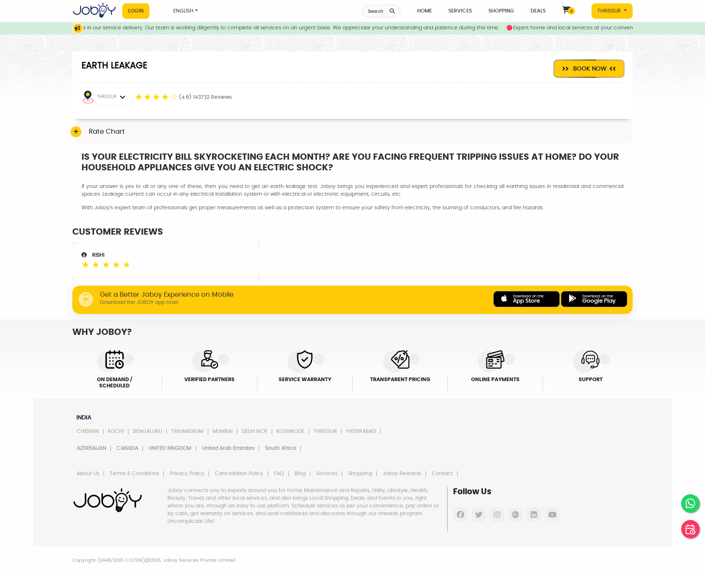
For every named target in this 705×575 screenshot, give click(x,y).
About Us (88, 473)
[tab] (354, 132)
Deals (538, 11)
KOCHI (116, 431)
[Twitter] (478, 514)
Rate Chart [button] (107, 132)
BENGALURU (147, 431)
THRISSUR (609, 11)
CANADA (127, 448)
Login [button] (136, 11)
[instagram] (497, 514)
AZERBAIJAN (91, 448)
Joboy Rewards (402, 473)
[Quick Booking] (690, 529)
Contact (442, 473)
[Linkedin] (534, 514)
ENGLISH (183, 11)
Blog (300, 473)
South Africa (280, 448)
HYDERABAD (361, 431)
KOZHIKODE (290, 431)
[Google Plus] (515, 514)
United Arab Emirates (228, 448)
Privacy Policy (187, 473)
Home (424, 11)
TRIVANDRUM (187, 431)
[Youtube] (552, 514)
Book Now (589, 69)
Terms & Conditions (134, 473)
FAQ (279, 473)
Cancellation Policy (239, 473)
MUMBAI (222, 431)
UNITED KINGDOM (170, 448)
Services (460, 11)
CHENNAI (88, 431)
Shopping (501, 11)
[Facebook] (460, 514)
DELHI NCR (254, 431)
